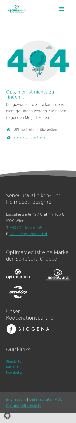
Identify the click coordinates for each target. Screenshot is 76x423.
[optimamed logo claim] (17, 8)
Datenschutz (40, 399)
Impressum (16, 399)
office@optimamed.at (29, 234)
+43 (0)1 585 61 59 (26, 227)
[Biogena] (28, 329)
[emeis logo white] (18, 292)
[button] (7, 415)
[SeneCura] (58, 275)
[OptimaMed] (18, 275)
